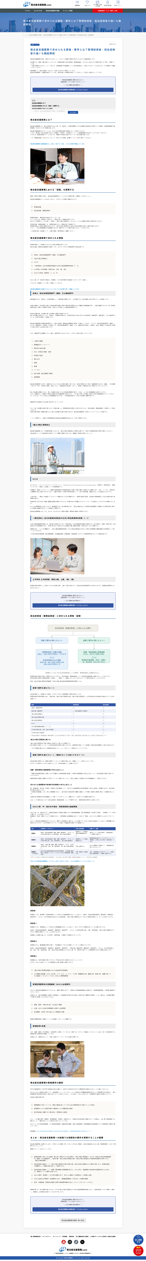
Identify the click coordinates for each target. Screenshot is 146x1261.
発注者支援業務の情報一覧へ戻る (73, 1220)
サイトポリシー (46, 1236)
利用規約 (64, 1236)
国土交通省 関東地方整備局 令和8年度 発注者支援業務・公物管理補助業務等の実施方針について (64, 1131)
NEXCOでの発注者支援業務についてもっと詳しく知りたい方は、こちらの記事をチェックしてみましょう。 (63, 861)
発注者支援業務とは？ (39, 103)
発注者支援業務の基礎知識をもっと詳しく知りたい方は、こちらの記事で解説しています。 (58, 144)
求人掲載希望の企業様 (82, 1236)
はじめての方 (38, 11)
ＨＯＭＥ (27, 11)
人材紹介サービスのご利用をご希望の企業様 (102, 1236)
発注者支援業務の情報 (52, 11)
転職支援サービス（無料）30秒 (107, 11)
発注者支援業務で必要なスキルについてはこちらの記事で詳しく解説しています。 (55, 289)
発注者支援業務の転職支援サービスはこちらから (73, 89)
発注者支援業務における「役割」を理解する (45, 106)
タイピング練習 (67, 11)
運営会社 (71, 1236)
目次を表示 (73, 112)
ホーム (25, 35)
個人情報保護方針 (36, 1236)
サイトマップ (57, 1236)
